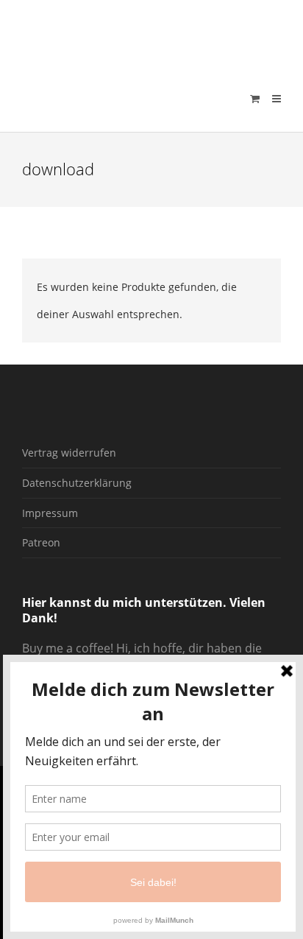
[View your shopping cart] (255, 99)
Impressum (50, 513)
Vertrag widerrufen (69, 453)
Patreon (41, 542)
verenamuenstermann (161, 32)
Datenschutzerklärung (77, 483)
